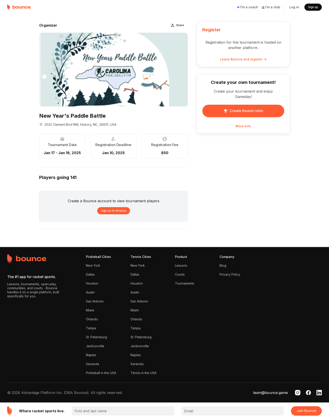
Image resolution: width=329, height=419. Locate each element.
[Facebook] (308, 392)
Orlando (92, 319)
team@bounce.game (270, 392)
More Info (243, 126)
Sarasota (92, 364)
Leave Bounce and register (241, 59)
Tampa (91, 328)
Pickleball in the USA (101, 373)
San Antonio (95, 301)
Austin (90, 292)
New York (93, 265)
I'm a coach (249, 7)
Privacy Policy (230, 274)
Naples (91, 355)
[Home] (19, 7)
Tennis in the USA (143, 373)
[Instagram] (297, 392)
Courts (180, 274)
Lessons (181, 265)
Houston (92, 283)
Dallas (90, 274)
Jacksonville (95, 346)
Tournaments (184, 283)
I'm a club (272, 7)
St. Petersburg (96, 337)
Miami (90, 310)
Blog (223, 265)
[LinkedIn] (319, 392)
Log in (294, 7)
